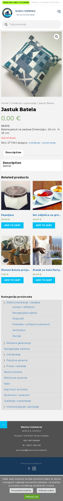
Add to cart (12, 225)
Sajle (7, 383)
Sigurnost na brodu (16, 389)
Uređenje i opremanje (24, 103)
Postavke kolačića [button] (21, 490)
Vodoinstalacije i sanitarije (22, 406)
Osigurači (18, 318)
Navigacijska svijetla (24, 313)
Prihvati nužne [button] (46, 490)
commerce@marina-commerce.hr (31, 450)
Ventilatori (19, 330)
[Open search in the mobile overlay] (31, 24)
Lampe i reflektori (23, 307)
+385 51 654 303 (33, 445)
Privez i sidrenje (16, 366)
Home (5, 103)
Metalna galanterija (18, 343)
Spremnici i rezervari (17, 395)
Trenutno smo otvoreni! (16, 2)
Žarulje (16, 336)
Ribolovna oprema (15, 377)
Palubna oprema (16, 360)
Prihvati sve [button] (32, 496)
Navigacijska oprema (17, 348)
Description (13, 152)
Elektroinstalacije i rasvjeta (23, 302)
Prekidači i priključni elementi (31, 324)
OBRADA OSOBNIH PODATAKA (45, 2)
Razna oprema (13, 372)
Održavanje (13, 354)
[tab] (13, 152)
